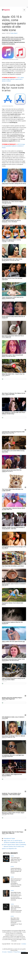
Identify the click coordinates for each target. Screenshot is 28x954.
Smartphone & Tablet (9, 838)
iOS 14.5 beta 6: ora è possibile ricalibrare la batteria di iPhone (13, 146)
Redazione (10, 952)
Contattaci (23, 943)
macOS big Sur (18, 840)
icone (8, 840)
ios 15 (12, 840)
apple (5, 840)
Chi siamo (4, 952)
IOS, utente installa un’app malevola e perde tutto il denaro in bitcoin (13, 79)
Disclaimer (23, 952)
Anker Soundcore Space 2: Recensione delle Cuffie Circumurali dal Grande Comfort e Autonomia (16, 909)
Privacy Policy (17, 952)
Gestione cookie (24, 952)
